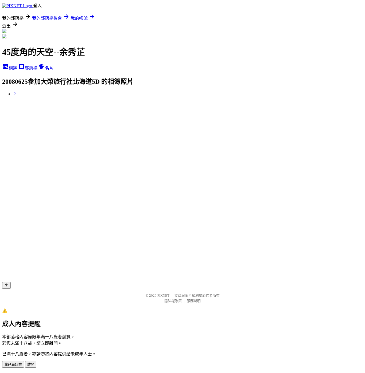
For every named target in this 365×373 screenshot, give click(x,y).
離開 (30, 365)
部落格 (31, 68)
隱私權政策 (173, 301)
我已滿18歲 (13, 365)
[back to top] (6, 285)
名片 (49, 68)
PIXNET (163, 295)
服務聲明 (194, 301)
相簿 (13, 68)
